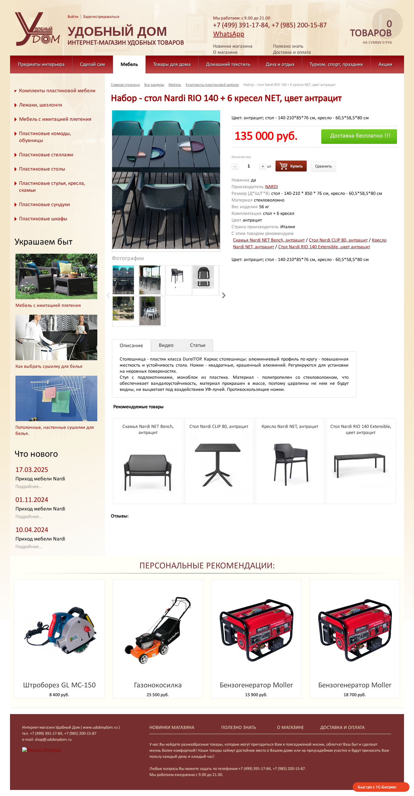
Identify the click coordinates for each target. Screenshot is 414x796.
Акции (385, 64)
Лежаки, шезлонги (40, 105)
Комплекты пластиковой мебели (57, 91)
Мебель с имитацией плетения (55, 119)
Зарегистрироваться (101, 17)
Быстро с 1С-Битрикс (377, 787)
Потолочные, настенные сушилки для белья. (54, 430)
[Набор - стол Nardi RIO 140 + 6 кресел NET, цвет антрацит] (166, 179)
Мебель (129, 64)
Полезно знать (288, 46)
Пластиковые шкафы (43, 219)
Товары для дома (172, 64)
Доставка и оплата (292, 52)
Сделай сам (92, 64)
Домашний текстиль (228, 64)
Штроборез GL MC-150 (59, 685)
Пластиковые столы (42, 169)
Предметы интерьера (41, 64)
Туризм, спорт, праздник (336, 64)
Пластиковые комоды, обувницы (45, 137)
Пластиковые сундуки (44, 205)
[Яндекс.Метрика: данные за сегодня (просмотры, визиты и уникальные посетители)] (41, 750)
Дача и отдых (280, 64)
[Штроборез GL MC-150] (59, 630)
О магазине (225, 52)
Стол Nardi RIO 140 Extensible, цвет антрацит (324, 247)
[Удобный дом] (37, 46)
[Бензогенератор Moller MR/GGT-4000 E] (355, 630)
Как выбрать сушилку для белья (48, 366)
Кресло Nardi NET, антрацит (290, 426)
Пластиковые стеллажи (46, 155)
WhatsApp (228, 34)
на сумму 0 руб (371, 32)
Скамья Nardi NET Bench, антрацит (269, 240)
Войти (73, 17)
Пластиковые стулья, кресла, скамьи (52, 187)
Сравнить (323, 166)
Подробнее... (28, 486)
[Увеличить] (148, 500)
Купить (296, 166)
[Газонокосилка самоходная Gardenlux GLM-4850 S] (158, 630)
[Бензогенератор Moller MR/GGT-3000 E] (256, 630)
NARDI (271, 187)
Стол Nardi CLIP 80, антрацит (338, 240)
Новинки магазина (232, 46)
